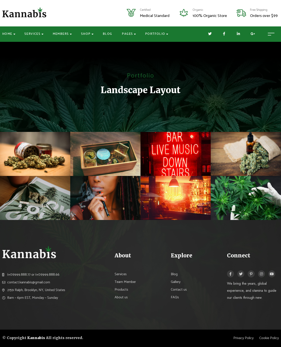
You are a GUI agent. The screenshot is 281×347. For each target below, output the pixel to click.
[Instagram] (261, 273)
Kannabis (36, 338)
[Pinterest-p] (251, 273)
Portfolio (155, 34)
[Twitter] (240, 273)
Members (61, 34)
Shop (86, 34)
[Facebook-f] (230, 273)
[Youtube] (271, 273)
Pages (127, 34)
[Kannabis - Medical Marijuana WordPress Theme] (24, 13)
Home (7, 34)
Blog (107, 34)
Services (32, 34)
